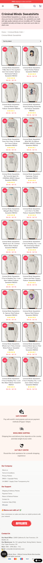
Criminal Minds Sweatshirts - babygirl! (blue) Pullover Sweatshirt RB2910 (11, 211)
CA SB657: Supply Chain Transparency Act (15, 481)
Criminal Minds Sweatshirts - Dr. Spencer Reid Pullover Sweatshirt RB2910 (11, 313)
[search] (34, 6)
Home (4, 32)
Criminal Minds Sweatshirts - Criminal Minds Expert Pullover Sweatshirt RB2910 (11, 106)
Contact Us (5, 499)
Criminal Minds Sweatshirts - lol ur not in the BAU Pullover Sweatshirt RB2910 (32, 211)
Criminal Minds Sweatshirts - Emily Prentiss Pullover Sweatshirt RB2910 (32, 70)
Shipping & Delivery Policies (11, 491)
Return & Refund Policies (10, 496)
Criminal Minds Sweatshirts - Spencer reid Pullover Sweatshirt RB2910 (32, 313)
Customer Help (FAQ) (9, 502)
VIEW (11, 63)
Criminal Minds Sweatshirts (11, 35)
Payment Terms (7, 493)
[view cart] (40, 6)
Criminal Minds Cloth (15, 32)
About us (5, 470)
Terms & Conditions (8, 473)
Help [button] (39, 560)
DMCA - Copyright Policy (10, 478)
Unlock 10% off (4, 554)
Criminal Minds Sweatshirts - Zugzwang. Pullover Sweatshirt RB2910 (32, 176)
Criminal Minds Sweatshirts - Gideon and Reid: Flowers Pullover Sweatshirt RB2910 (32, 278)
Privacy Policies (7, 476)
